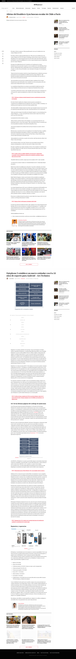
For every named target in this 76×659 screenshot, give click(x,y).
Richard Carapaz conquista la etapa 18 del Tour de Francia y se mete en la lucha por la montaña (13, 258)
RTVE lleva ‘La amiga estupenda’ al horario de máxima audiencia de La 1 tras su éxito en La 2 (64, 29)
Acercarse (16, 457)
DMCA (55, 51)
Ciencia (38, 8)
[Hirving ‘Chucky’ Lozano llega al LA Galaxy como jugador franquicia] (13, 237)
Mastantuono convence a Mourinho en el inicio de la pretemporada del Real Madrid (43, 243)
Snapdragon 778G (34, 433)
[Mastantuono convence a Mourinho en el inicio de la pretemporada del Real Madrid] (44, 237)
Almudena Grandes (13, 17)
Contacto (62, 8)
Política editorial (56, 56)
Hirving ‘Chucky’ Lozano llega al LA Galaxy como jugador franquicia (13, 243)
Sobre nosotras (56, 58)
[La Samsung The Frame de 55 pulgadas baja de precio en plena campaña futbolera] (44, 620)
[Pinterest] (3, 61)
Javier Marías (12, 278)
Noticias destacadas (20, 8)
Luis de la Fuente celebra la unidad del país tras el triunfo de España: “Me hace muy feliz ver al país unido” (29, 258)
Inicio (13, 8)
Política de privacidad (57, 54)
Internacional (27, 8)
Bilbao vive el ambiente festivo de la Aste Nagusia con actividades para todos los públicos (64, 22)
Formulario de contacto (58, 53)
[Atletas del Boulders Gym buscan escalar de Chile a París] (28, 34)
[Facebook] (3, 54)
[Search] (72, 8)
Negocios (34, 8)
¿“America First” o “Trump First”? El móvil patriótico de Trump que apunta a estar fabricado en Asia (12, 641)
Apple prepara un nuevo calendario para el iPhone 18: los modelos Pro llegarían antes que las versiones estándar (44, 641)
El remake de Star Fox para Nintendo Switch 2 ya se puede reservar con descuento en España (28, 641)
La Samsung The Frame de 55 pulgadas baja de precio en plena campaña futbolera (44, 626)
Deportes (49, 8)
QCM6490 (36, 412)
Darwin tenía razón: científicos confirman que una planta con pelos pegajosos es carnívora (12, 626)
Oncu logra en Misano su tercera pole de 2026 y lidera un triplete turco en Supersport (44, 258)
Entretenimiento (56, 8)
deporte (24, 17)
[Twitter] (3, 56)
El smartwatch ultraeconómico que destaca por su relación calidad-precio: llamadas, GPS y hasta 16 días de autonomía (28, 627)
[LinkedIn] (3, 59)
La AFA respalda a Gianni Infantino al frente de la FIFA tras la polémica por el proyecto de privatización (29, 244)
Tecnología (44, 8)
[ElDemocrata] (38, 4)
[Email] (3, 63)
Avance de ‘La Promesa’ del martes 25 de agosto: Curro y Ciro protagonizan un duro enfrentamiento (64, 36)
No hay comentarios (30, 17)
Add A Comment (29, 264)
